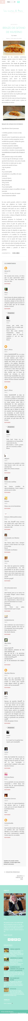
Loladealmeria (9, 620)
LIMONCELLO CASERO (16, 958)
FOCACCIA (13, 988)
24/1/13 (6, 825)
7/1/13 (5, 273)
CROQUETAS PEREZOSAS (13, 872)
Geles (6, 752)
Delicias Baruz (9, 777)
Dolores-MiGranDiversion (13, 517)
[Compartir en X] (16, 253)
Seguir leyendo (8, 935)
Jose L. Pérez (8, 349)
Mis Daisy (7, 643)
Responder (7, 283)
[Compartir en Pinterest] (18, 253)
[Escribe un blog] (14, 253)
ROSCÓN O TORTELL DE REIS (19, 877)
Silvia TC (7, 271)
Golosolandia (8, 823)
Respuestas (11, 313)
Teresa (6, 561)
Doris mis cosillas (10, 481)
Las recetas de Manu (14, 10)
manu (8, 320)
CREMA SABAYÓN (15, 949)
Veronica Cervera (10, 798)
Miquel (6, 458)
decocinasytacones (10, 588)
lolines (6, 501)
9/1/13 (5, 779)
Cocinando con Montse (11, 538)
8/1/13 (6, 645)
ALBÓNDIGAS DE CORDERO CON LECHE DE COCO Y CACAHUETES (17, 968)
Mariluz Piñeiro (9, 673)
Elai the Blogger (22, 1013)
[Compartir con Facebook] (17, 253)
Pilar (6, 292)
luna (5, 696)
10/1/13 (6, 800)
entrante (14, 24)
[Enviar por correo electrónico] (13, 253)
